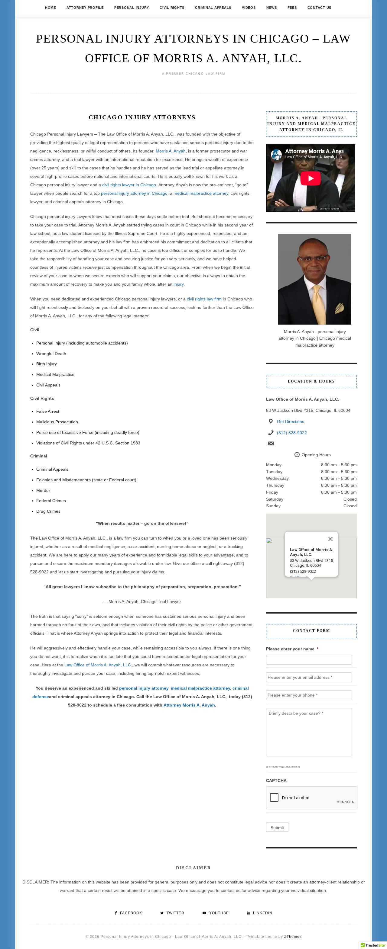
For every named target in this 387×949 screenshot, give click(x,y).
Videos (249, 7)
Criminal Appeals (213, 7)
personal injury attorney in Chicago (134, 193)
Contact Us (319, 7)
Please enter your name (292, 648)
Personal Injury (131, 7)
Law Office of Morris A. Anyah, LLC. (98, 664)
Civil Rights (172, 7)
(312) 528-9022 (292, 432)
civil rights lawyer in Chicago (129, 184)
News (271, 7)
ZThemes (293, 937)
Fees (292, 7)
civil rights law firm (204, 299)
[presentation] (312, 798)
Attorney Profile (85, 7)
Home (50, 7)
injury (179, 284)
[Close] (330, 539)
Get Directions (290, 421)
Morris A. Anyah (171, 151)
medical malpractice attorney (201, 193)
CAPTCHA (276, 780)
